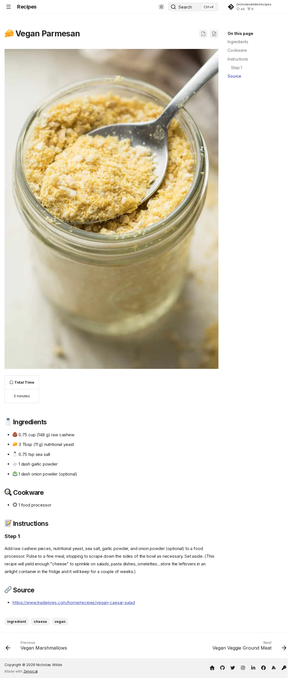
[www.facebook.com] (263, 667)
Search (185, 7)
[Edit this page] (214, 34)
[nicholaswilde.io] (212, 667)
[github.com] (222, 667)
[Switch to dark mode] (161, 7)
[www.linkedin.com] (253, 667)
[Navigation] (8, 7)
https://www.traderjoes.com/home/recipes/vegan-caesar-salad (74, 602)
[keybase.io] (273, 667)
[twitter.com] (232, 667)
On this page (240, 33)
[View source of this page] (203, 34)
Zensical (30, 671)
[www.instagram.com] (243, 667)
